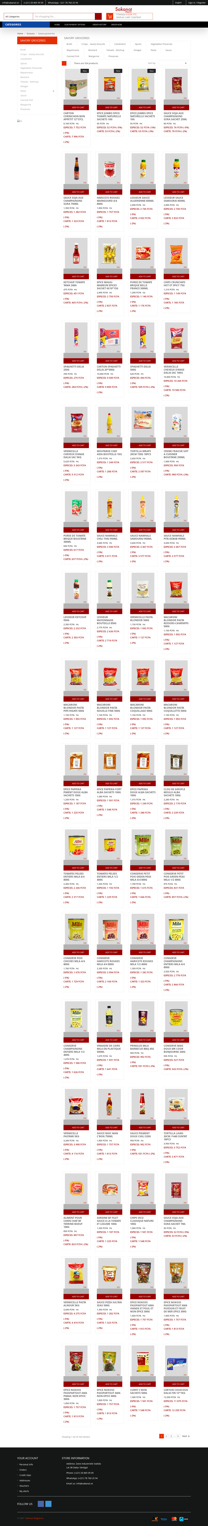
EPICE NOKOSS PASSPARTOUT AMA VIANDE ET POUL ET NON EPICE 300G (142, 1307)
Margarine (25, 104)
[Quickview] (79, 102)
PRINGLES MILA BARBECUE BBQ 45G (142, 1047)
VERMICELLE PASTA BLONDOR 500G (141, 618)
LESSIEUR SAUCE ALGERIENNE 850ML (142, 199)
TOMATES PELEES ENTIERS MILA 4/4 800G (74, 876)
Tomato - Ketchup (29, 81)
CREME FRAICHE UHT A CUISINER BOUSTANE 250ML (176, 454)
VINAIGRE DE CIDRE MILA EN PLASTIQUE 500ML (109, 1048)
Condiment (26, 58)
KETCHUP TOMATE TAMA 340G (74, 284)
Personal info (26, 1464)
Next (186, 1436)
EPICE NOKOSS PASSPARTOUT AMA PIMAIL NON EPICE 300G (75, 1394)
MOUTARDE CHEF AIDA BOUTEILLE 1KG (109, 452)
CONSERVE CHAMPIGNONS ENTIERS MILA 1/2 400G (74, 1050)
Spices (23, 63)
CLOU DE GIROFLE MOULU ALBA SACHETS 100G (174, 792)
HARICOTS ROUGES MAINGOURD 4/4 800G (108, 201)
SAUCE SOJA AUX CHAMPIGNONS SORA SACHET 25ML (175, 116)
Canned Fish (26, 100)
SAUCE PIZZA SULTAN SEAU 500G (109, 1304)
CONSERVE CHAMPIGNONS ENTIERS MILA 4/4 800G (174, 962)
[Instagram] (48, 1504)
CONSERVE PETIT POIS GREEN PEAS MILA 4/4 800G (140, 876)
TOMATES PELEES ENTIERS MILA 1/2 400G (107, 876)
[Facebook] (41, 1504)
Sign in (192, 2)
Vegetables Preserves (31, 68)
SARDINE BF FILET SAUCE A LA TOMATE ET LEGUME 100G (109, 1221)
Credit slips (25, 1475)
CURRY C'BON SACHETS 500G (138, 1391)
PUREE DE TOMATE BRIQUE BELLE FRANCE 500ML (141, 285)
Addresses (24, 1480)
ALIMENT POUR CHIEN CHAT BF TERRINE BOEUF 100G (73, 1222)
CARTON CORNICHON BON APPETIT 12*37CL (74, 116)
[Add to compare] (73, 102)
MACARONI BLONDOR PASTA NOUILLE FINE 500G (108, 707)
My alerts (24, 1491)
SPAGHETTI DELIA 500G (140, 368)
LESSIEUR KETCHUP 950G (74, 618)
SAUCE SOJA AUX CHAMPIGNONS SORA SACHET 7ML (175, 1221)
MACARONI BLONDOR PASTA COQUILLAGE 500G (141, 707)
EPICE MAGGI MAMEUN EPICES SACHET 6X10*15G (107, 285)
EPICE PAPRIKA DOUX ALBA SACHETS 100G (143, 792)
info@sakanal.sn (84, 1483)
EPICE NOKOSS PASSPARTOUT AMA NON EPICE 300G (108, 1393)
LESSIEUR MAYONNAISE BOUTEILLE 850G (106, 620)
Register (201, 2)
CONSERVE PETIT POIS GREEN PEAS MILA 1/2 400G (174, 876)
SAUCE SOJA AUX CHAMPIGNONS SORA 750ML (73, 201)
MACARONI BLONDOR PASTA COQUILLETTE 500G (175, 707)
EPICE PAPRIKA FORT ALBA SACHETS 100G (109, 791)
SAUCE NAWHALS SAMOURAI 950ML (141, 537)
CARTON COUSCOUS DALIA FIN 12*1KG (176, 1391)
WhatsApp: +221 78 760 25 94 (63, 2)
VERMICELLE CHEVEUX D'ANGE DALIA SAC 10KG (174, 369)
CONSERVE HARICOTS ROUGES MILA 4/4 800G (108, 961)
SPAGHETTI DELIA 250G (73, 368)
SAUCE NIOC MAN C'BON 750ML (107, 1135)
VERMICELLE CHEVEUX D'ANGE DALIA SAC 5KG (73, 454)
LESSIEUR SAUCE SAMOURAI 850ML (174, 199)
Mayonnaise (26, 72)
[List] (68, 63)
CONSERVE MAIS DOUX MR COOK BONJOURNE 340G (174, 1048)
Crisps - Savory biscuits (32, 54)
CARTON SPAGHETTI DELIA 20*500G (109, 368)
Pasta (23, 90)
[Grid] (64, 63)
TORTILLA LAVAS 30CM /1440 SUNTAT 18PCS (175, 1136)
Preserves (25, 109)
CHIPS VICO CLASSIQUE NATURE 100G (142, 1221)
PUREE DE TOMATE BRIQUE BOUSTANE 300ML (74, 538)
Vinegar (24, 86)
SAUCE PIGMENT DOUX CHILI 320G (140, 1135)
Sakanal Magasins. (34, 1518)
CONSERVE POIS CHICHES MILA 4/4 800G (74, 961)
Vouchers (24, 1485)
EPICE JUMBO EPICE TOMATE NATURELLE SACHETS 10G (109, 116)
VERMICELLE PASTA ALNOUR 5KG (74, 1304)
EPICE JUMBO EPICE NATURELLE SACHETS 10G (142, 116)
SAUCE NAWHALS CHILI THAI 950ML (107, 537)
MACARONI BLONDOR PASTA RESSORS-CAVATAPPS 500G (176, 621)
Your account (27, 1458)
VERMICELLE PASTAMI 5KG (71, 1135)
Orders (23, 1469)
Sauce (23, 95)
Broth (23, 49)
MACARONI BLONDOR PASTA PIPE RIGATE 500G (73, 707)
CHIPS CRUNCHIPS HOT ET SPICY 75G (174, 284)
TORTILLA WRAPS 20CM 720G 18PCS (140, 452)
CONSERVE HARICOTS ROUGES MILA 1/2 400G (141, 961)
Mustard (24, 77)
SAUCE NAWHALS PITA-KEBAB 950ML (175, 537)
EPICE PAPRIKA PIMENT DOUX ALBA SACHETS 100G (75, 792)
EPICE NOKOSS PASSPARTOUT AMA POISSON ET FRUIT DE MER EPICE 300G (175, 1307)
